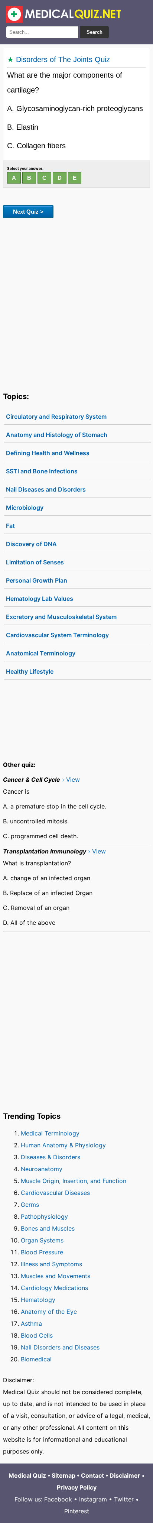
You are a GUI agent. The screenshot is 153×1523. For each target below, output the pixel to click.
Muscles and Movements (55, 1276)
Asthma (31, 1323)
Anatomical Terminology (40, 653)
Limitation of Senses (35, 562)
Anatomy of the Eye (49, 1311)
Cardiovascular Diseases (55, 1192)
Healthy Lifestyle (29, 671)
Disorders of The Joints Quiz (63, 59)
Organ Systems (42, 1240)
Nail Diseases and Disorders (46, 489)
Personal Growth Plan (36, 580)
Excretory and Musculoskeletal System (61, 616)
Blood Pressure (42, 1252)
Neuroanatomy (41, 1169)
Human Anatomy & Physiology (63, 1145)
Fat (10, 525)
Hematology (38, 1299)
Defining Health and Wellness (47, 453)
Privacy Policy (77, 1487)
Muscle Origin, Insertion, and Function (73, 1181)
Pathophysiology (44, 1216)
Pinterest (76, 1511)
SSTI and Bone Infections (42, 471)
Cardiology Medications (54, 1288)
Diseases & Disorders (50, 1157)
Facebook (58, 1499)
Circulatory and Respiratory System (56, 416)
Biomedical (36, 1359)
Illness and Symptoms (51, 1264)
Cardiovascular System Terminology (57, 635)
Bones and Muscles (48, 1228)
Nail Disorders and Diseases (60, 1347)
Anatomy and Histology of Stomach (56, 434)
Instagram (93, 1499)
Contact (92, 1475)
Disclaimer (125, 1475)
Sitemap (63, 1475)
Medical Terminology (50, 1133)
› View (71, 779)
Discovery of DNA (31, 544)
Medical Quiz (27, 1475)
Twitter (124, 1499)
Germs (30, 1204)
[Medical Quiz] (63, 14)
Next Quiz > (28, 211)
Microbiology (24, 507)
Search (94, 32)
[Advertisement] (76, 303)
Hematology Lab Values (39, 598)
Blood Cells (37, 1335)
